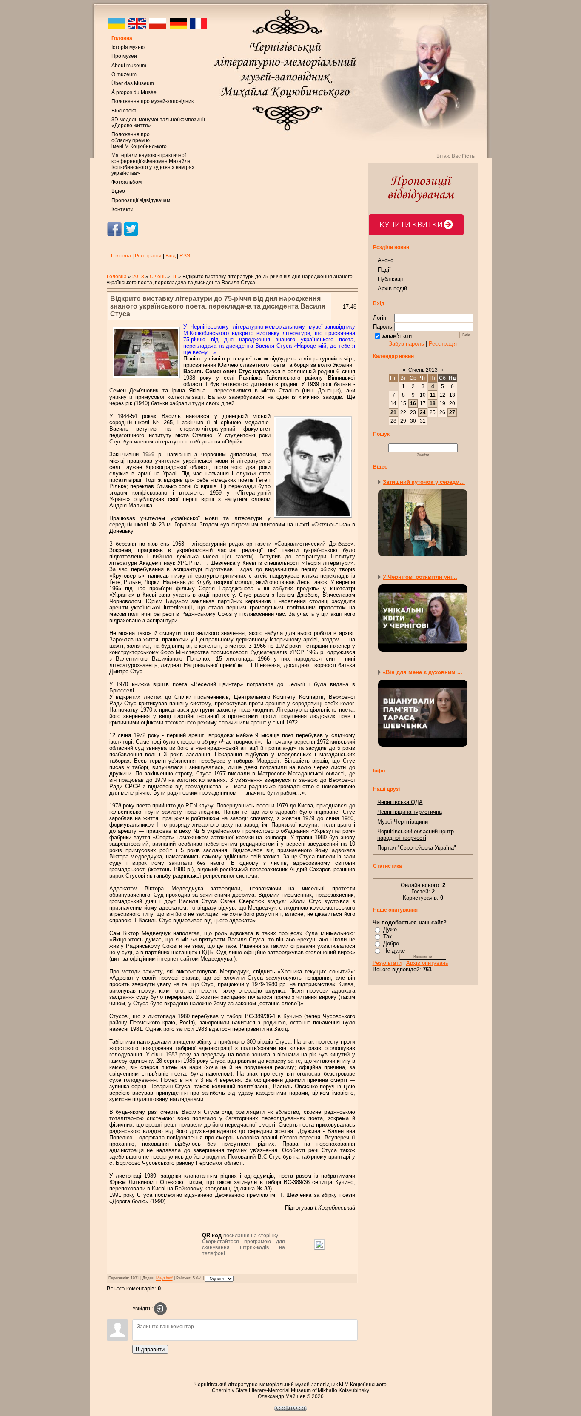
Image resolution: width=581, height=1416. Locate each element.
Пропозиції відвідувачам (140, 200)
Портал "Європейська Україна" (416, 847)
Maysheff (164, 1278)
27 (452, 412)
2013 (138, 277)
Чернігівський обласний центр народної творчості (415, 834)
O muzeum (124, 74)
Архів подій (392, 288)
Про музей (124, 56)
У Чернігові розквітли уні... (420, 577)
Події (384, 269)
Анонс (385, 260)
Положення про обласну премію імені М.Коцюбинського (139, 140)
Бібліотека (124, 111)
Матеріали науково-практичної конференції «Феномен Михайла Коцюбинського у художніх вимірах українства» (152, 164)
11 (174, 277)
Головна (121, 38)
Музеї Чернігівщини (402, 821)
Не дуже (394, 950)
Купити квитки (411, 224)
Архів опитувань (427, 963)
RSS (184, 256)
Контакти (122, 209)
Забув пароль (406, 343)
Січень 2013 (423, 370)
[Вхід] (160, 1308)
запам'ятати (397, 335)
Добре (391, 943)
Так (387, 936)
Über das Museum (132, 83)
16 (413, 403)
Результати (387, 963)
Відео (118, 191)
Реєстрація (148, 256)
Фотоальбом (126, 182)
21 (393, 412)
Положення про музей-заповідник (152, 101)
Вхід (170, 256)
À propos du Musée (134, 92)
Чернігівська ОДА (400, 802)
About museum (128, 66)
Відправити (150, 1349)
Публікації (390, 279)
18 (433, 403)
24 (423, 412)
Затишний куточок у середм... (424, 482)
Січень (158, 277)
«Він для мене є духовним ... (422, 672)
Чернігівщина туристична (409, 812)
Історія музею (128, 47)
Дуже (390, 929)
